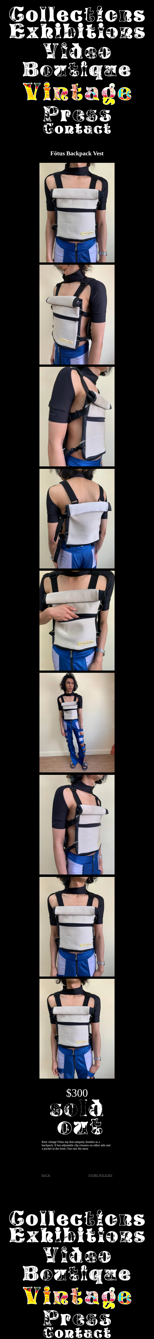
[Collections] (77, 14)
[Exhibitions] (77, 31)
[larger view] (77, 213)
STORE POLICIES (100, 1175)
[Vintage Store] (77, 94)
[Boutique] (77, 71)
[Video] (77, 51)
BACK (46, 1175)
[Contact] (77, 129)
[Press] (77, 114)
